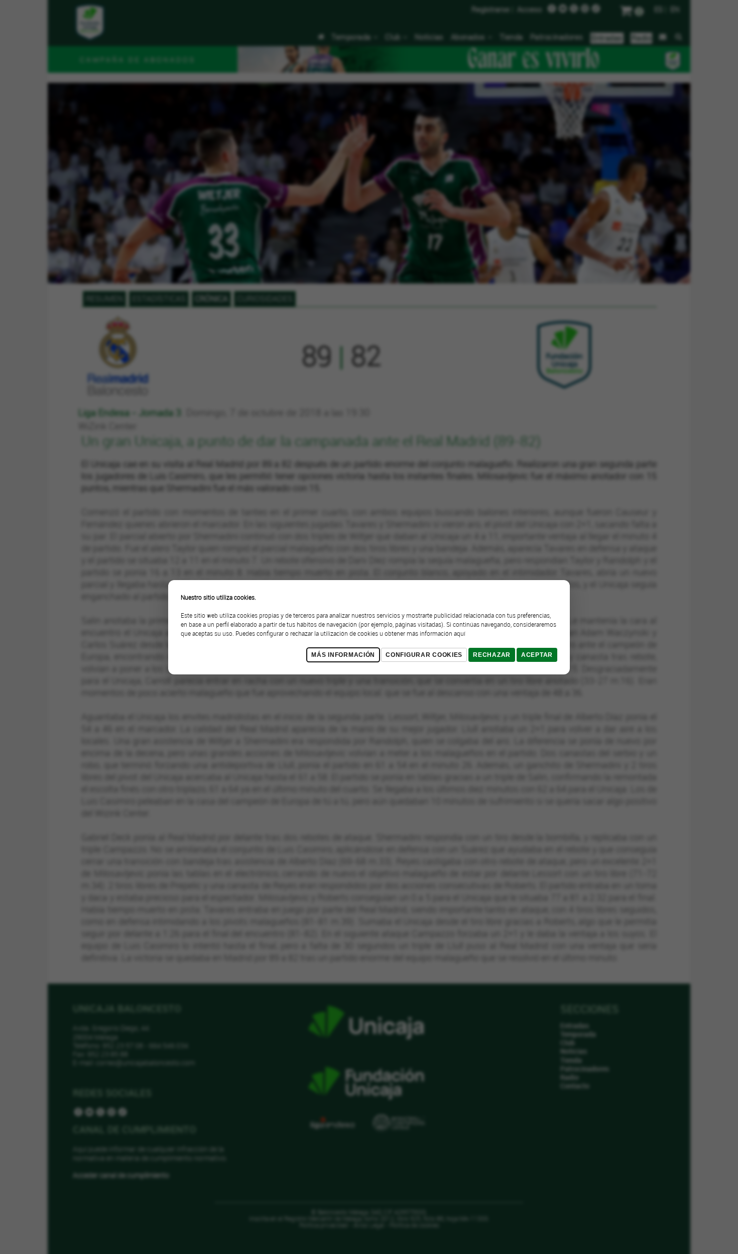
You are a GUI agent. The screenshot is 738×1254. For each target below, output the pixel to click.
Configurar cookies (424, 654)
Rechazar (492, 654)
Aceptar (537, 654)
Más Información (343, 654)
